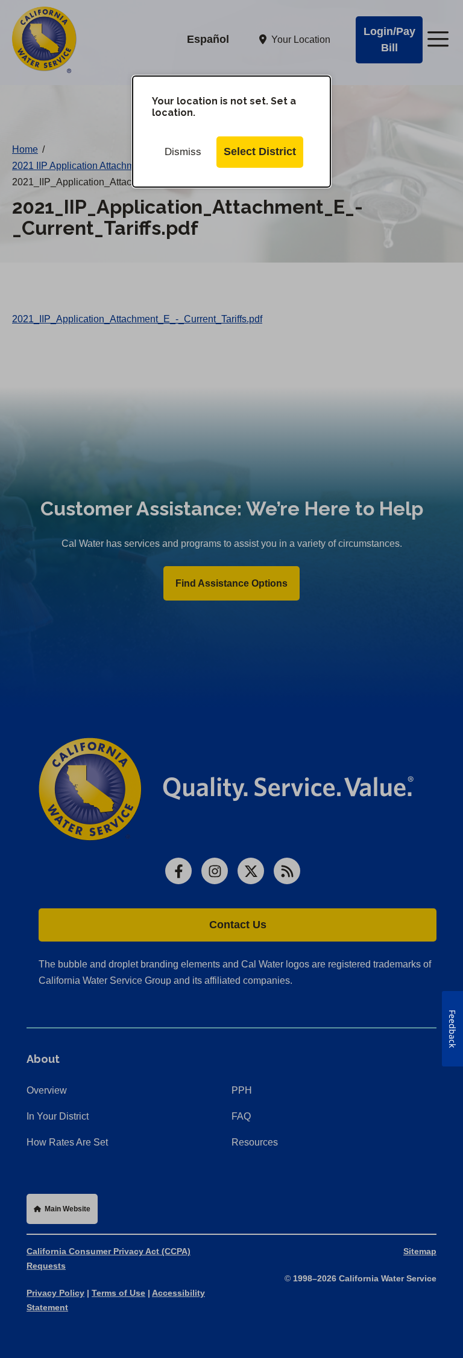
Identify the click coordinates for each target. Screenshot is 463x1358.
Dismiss (183, 152)
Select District (260, 151)
